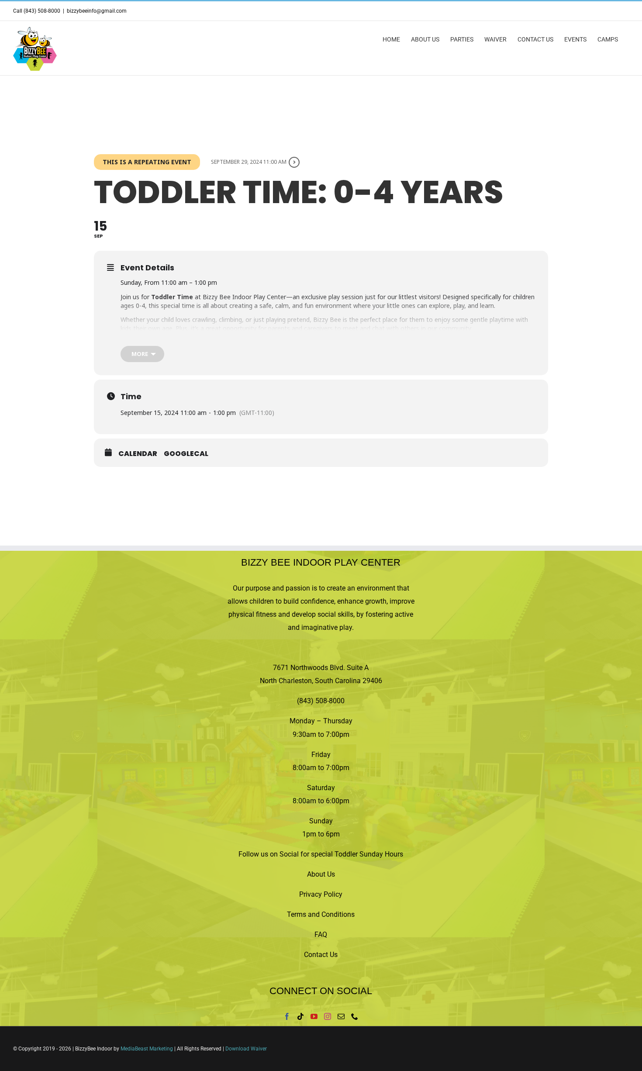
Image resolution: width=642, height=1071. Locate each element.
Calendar (137, 453)
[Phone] (354, 1016)
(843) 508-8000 (321, 701)
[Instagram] (327, 1016)
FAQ (320, 934)
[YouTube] (314, 1016)
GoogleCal (186, 453)
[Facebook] (286, 1016)
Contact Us (321, 954)
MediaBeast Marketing (147, 1049)
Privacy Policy (320, 894)
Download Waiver (246, 1049)
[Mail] (341, 1016)
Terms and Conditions (321, 914)
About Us (321, 874)
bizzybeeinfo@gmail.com (97, 11)
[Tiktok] (300, 1016)
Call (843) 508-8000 (36, 11)
